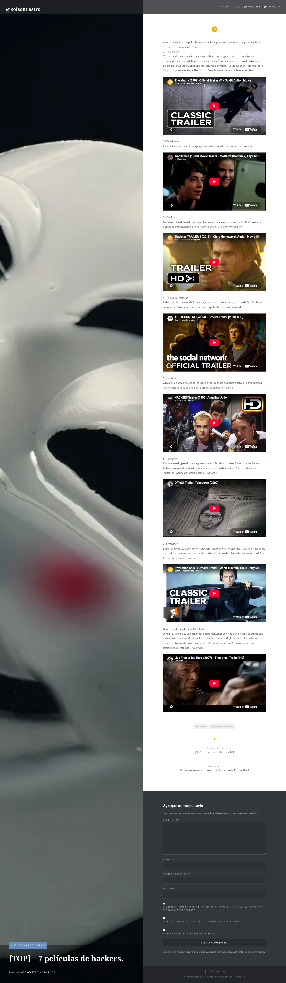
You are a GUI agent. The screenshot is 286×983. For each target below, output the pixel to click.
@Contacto (272, 6)
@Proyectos (252, 6)
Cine (13, 945)
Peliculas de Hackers (222, 726)
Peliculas (201, 726)
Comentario (171, 820)
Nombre (168, 859)
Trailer (40, 945)
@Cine (236, 6)
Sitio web (169, 888)
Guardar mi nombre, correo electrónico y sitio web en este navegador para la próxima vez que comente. (212, 908)
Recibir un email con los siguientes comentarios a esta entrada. (203, 921)
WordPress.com (237, 976)
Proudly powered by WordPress (198, 976)
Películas (23, 945)
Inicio (225, 6)
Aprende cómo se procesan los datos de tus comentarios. (236, 951)
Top (32, 945)
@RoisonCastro (23, 9)
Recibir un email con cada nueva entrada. (188, 933)
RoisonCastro (28, 972)
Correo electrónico (176, 874)
